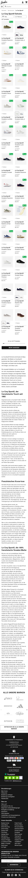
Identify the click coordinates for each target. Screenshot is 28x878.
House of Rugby (5, 840)
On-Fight (3, 847)
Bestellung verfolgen (7, 795)
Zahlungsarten (5, 813)
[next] (27, 710)
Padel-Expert (18, 823)
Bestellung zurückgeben (14, 771)
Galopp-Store (5, 834)
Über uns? (4, 804)
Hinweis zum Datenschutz (8, 817)
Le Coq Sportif (6, 38)
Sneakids (17, 832)
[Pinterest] (16, 875)
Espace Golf (4, 830)
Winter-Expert (18, 845)
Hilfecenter (4, 793)
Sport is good (18, 834)
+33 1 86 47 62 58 (14, 747)
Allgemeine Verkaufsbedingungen (10, 808)
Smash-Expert (18, 830)
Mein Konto (4, 791)
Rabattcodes (4, 798)
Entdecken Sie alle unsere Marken (14, 728)
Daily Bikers (4, 825)
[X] (19, 875)
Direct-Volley (4, 828)
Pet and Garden (19, 827)
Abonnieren (14, 865)
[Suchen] (6, 6)
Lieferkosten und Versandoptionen (10, 815)
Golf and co (4, 836)
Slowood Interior (19, 828)
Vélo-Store (17, 843)
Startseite (4, 10)
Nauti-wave (4, 845)
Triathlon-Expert (19, 840)
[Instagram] (12, 875)
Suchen (9, 6)
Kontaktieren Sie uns (14, 742)
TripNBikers (18, 841)
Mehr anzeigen (14, 348)
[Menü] (2, 6)
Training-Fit (18, 836)
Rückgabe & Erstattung (7, 809)
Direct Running (5, 827)
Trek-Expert (18, 838)
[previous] (1, 710)
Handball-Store (5, 838)
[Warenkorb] (26, 2)
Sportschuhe (11, 10)
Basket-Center (5, 823)
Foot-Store (4, 832)
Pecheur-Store (19, 825)
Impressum (4, 811)
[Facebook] (8, 875)
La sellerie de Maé (6, 841)
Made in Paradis (5, 843)
